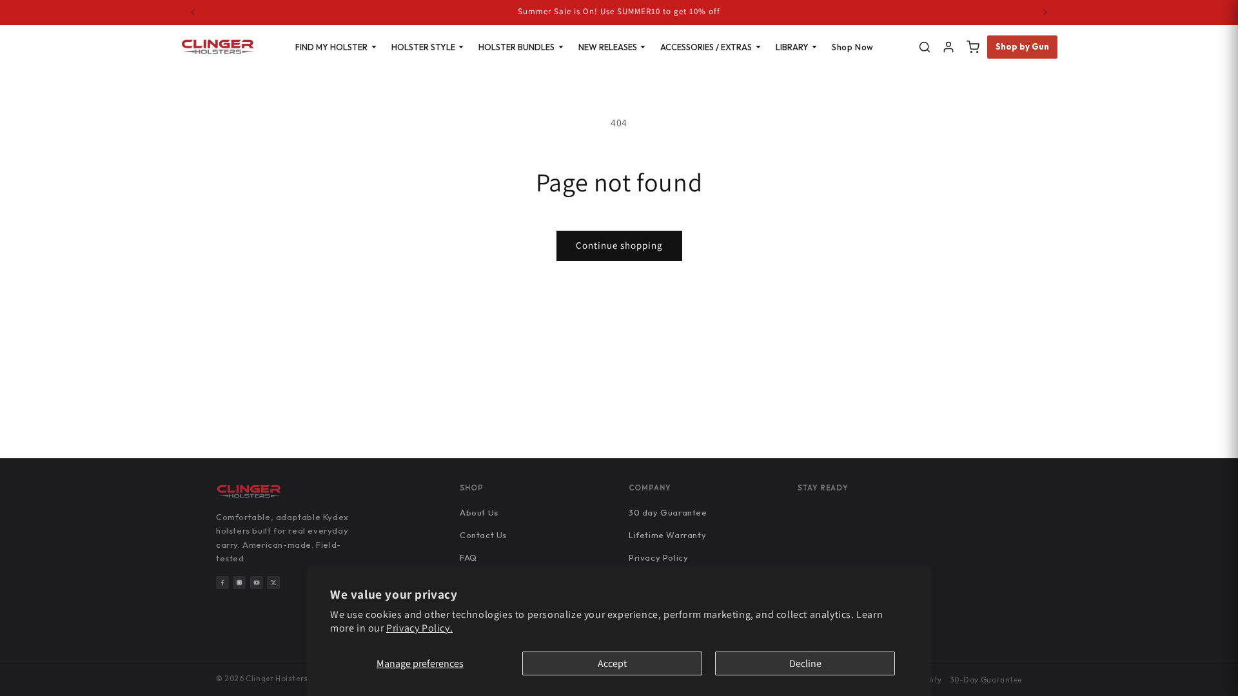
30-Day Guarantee (986, 679)
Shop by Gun (1023, 46)
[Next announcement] (1045, 12)
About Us (479, 512)
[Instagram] (239, 582)
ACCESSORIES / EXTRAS (706, 47)
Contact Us (483, 535)
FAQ (468, 557)
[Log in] (948, 47)
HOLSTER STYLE (423, 47)
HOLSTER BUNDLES (516, 47)
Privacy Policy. (419, 628)
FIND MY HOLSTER (331, 47)
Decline (805, 663)
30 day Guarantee (668, 512)
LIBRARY (792, 47)
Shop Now (853, 47)
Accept (612, 663)
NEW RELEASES (607, 47)
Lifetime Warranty (667, 535)
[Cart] (973, 47)
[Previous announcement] (193, 12)
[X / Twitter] (273, 582)
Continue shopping (619, 245)
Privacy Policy (658, 557)
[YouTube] (256, 582)
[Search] (924, 47)
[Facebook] (222, 582)
